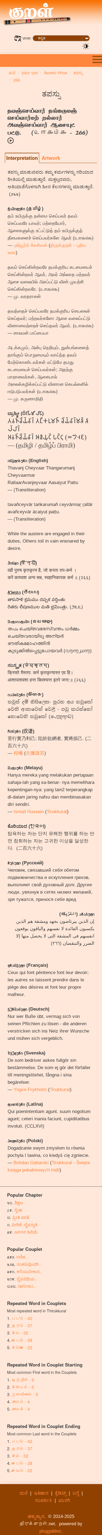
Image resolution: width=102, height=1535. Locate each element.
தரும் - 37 (22, 1325)
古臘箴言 (35, 753)
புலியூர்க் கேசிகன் (30, 245)
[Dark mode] (86, 45)
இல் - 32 (20, 1333)
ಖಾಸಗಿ (64, 1500)
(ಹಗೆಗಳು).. (26, 1286)
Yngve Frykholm (30, 1089)
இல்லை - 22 (22, 1347)
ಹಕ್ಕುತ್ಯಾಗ (36, 1516)
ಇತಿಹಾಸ (41, 1493)
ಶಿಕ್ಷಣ (18, 1202)
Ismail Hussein (29, 811)
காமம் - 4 (21, 1401)
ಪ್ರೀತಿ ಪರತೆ (20, 1217)
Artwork (51, 157)
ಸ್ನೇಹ (18, 1210)
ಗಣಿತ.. (21, 1257)
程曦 (18, 753)
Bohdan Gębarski (31, 1162)
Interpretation (22, 157)
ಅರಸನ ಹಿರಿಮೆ (26, 1232)
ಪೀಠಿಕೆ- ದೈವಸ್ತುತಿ (24, 1224)
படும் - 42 (22, 1318)
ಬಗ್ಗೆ (76, 1493)
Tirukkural (57, 811)
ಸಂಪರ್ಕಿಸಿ (43, 1500)
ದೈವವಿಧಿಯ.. (27, 1278)
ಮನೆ (23, 1493)
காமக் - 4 (21, 1409)
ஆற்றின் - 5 (23, 1380)
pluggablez (50, 1531)
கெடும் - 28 (22, 1340)
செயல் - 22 (22, 1470)
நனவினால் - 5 (25, 1394)
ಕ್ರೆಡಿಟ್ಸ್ (60, 1493)
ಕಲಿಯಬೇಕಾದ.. (29, 1271)
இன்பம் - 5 (23, 1387)
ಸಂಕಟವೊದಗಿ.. (29, 1264)
